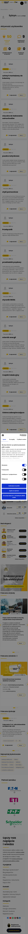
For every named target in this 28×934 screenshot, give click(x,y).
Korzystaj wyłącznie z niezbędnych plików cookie (14, 496)
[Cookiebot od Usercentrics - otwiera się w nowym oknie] (20, 435)
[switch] (24, 470)
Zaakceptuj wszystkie (14, 485)
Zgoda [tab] (4, 439)
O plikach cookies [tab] (21, 439)
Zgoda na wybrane (14, 490)
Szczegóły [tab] (12, 439)
